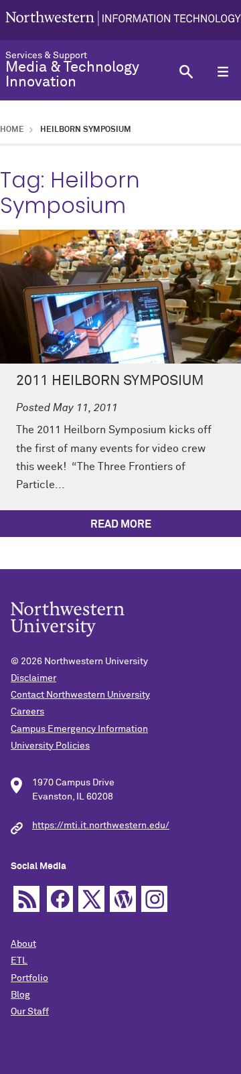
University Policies (50, 746)
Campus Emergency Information (79, 729)
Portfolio (29, 978)
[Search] (185, 71)
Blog (20, 995)
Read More (120, 524)
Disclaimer (33, 678)
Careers (27, 711)
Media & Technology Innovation (72, 75)
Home (12, 130)
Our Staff (30, 1011)
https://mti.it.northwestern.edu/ (100, 825)
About (23, 944)
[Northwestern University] (123, 20)
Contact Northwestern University (80, 695)
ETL (19, 961)
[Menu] (222, 71)
